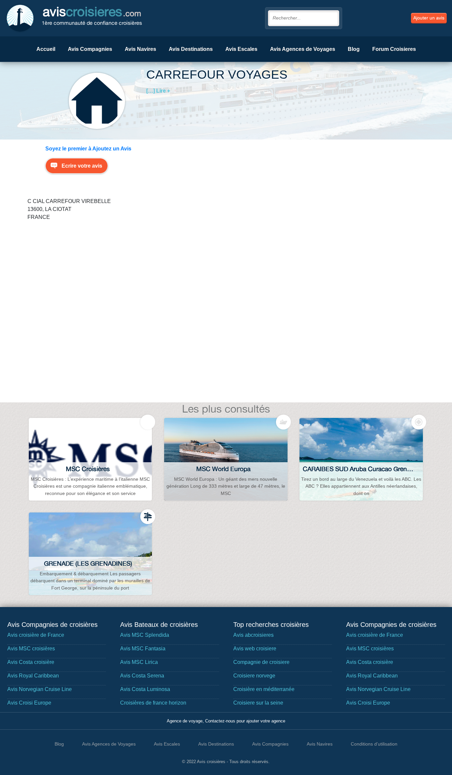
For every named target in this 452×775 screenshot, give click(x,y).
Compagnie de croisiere (261, 662)
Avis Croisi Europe (29, 703)
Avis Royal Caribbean (33, 675)
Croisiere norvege (254, 675)
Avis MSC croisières (31, 648)
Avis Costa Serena (142, 675)
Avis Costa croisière (30, 662)
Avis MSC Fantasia (142, 648)
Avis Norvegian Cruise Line (39, 689)
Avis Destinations (191, 49)
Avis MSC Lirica (139, 662)
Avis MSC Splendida (144, 635)
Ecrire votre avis (82, 166)
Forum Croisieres (394, 49)
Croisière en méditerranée (263, 689)
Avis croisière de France (35, 635)
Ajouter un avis (428, 17)
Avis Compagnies (90, 49)
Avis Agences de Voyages (302, 49)
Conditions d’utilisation (374, 744)
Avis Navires (140, 49)
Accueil (45, 49)
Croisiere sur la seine (258, 703)
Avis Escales (241, 49)
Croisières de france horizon (153, 703)
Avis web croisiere (254, 648)
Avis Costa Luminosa (145, 689)
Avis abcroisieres (253, 635)
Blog (354, 49)
